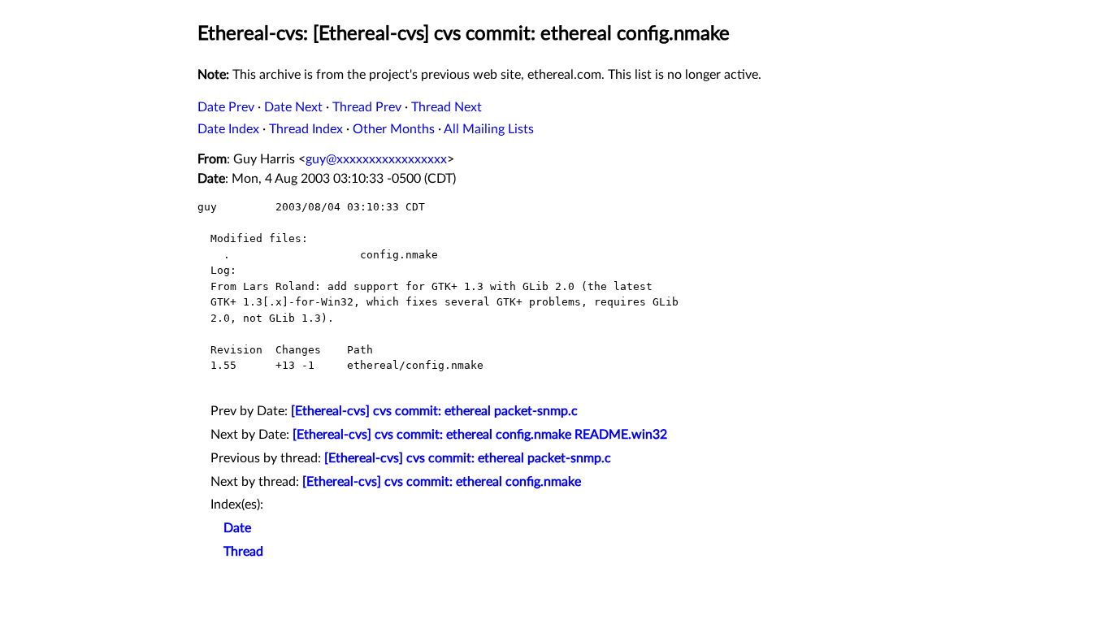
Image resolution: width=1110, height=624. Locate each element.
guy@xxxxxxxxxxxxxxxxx (376, 159)
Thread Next (446, 107)
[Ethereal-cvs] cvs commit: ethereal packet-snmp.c (434, 411)
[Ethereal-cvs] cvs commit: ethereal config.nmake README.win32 (480, 434)
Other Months (394, 129)
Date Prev (225, 107)
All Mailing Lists (489, 129)
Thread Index (306, 129)
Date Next (293, 107)
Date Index (228, 129)
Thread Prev (366, 107)
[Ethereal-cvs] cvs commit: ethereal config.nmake (441, 481)
